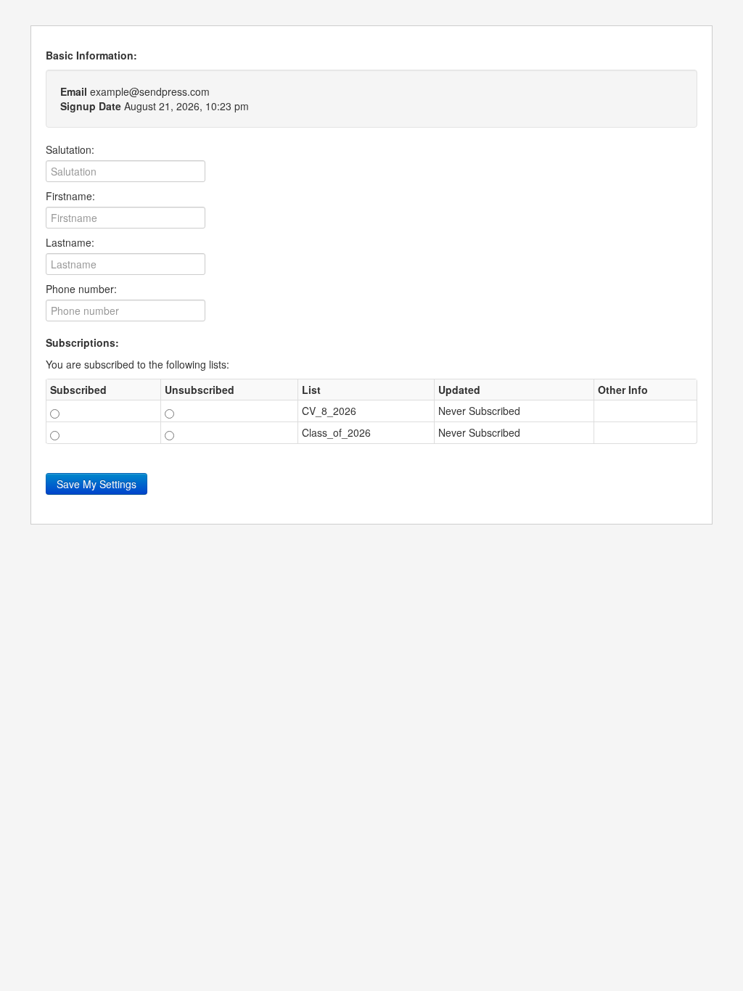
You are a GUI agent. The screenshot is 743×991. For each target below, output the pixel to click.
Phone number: (81, 288)
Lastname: (70, 242)
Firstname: (70, 196)
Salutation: (70, 149)
